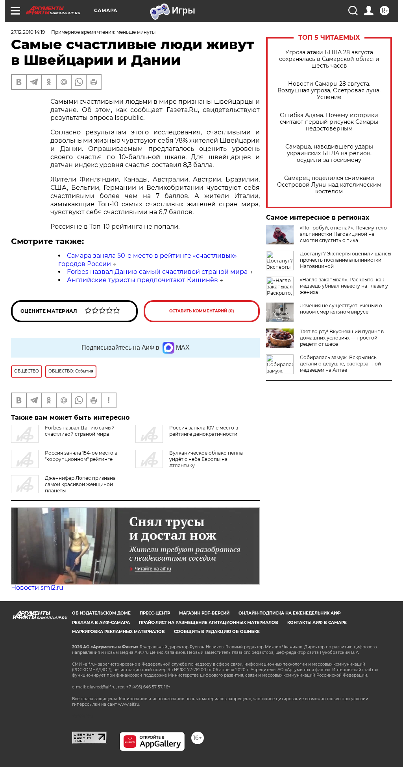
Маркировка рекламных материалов (118, 631)
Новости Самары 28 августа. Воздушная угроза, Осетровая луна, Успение (329, 91)
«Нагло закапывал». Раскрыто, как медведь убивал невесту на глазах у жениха (344, 286)
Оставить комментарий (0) (201, 311)
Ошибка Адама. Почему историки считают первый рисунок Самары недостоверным (329, 122)
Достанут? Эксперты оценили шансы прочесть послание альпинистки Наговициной (345, 260)
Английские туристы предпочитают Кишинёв (142, 280)
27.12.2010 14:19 (28, 32)
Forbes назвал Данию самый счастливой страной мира (157, 271)
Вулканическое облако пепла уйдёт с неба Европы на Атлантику (206, 459)
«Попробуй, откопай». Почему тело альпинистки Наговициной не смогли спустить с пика (343, 234)
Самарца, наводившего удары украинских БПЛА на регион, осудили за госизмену (329, 153)
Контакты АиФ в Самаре (317, 622)
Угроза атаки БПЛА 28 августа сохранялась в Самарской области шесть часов (329, 59)
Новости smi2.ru (37, 587)
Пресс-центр (155, 613)
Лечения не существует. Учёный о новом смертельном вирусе (341, 309)
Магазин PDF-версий (204, 613)
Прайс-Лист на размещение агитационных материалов (208, 622)
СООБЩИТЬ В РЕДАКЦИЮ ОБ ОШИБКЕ (217, 631)
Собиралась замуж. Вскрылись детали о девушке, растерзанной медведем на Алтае (340, 363)
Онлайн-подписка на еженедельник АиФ (289, 613)
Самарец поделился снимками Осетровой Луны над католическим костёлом (329, 185)
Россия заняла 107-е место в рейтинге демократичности (203, 431)
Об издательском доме (101, 613)
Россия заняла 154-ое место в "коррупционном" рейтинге (81, 456)
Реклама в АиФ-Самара (101, 622)
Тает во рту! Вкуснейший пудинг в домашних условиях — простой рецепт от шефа (342, 337)
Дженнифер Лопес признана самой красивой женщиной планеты (80, 484)
